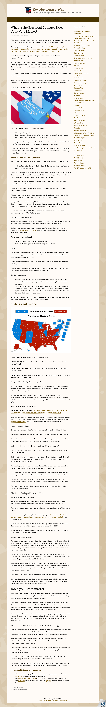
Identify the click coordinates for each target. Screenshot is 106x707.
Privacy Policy (43, 700)
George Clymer (79, 68)
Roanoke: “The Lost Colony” (83, 45)
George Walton (79, 110)
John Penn (77, 95)
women (48, 680)
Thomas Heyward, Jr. (80, 83)
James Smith (78, 128)
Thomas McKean (79, 145)
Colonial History (79, 53)
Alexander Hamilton (21, 674)
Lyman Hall (77, 105)
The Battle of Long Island (20, 689)
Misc (65, 20)
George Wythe (78, 88)
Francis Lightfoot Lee (80, 125)
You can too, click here (18, 421)
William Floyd (78, 150)
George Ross (78, 90)
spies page (21, 680)
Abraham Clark (78, 140)
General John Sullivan (80, 80)
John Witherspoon (79, 138)
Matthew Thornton (80, 130)
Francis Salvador (79, 163)
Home (39, 20)
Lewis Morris (78, 153)
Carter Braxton (79, 93)
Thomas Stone (78, 71)
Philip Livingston (79, 78)
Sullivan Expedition (18, 687)
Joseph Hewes (78, 143)
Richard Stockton (79, 50)
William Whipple (79, 123)
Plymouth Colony (79, 48)
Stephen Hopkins (79, 165)
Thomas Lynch (78, 98)
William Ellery (78, 113)
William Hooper (79, 155)
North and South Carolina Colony (84, 36)
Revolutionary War (48, 9)
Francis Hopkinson (79, 108)
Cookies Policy (63, 700)
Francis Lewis (78, 85)
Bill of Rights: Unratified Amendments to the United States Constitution (84, 41)
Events (46, 20)
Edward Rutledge (79, 120)
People (56, 20)
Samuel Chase (78, 160)
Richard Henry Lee (79, 63)
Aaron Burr (18, 676)
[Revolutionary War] (28, 10)
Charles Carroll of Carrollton (83, 58)
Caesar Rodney (79, 55)
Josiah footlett (78, 158)
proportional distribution (28, 230)
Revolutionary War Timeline (27, 678)
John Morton (78, 118)
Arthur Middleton (79, 115)
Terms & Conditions (53, 700)
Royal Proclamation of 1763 (83, 168)
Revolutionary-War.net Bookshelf (84, 148)
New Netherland (79, 60)
